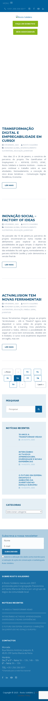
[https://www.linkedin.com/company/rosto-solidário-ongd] (7, 677)
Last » (40, 384)
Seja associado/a (25, 32)
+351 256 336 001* (16, 8)
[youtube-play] (38, 8)
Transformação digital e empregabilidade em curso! (22, 135)
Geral (33, 309)
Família (27, 309)
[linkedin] (43, 8)
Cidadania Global (12, 148)
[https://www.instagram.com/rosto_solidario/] (16, 677)
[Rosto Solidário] (24, 16)
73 (27, 372)
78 (38, 378)
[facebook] (34, 8)
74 (37, 372)
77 (27, 378)
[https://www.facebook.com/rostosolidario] (2, 677)
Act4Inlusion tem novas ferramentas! (21, 297)
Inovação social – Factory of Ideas (19, 218)
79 (13, 384)
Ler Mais (9, 185)
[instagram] (29, 8)
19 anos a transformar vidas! (30, 435)
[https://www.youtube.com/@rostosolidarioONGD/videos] (11, 677)
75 (7, 378)
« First (8, 372)
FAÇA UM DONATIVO (25, 24)
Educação (18, 151)
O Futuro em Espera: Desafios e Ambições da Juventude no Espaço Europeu (30, 480)
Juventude (28, 151)
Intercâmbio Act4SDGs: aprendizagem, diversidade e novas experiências (30, 457)
